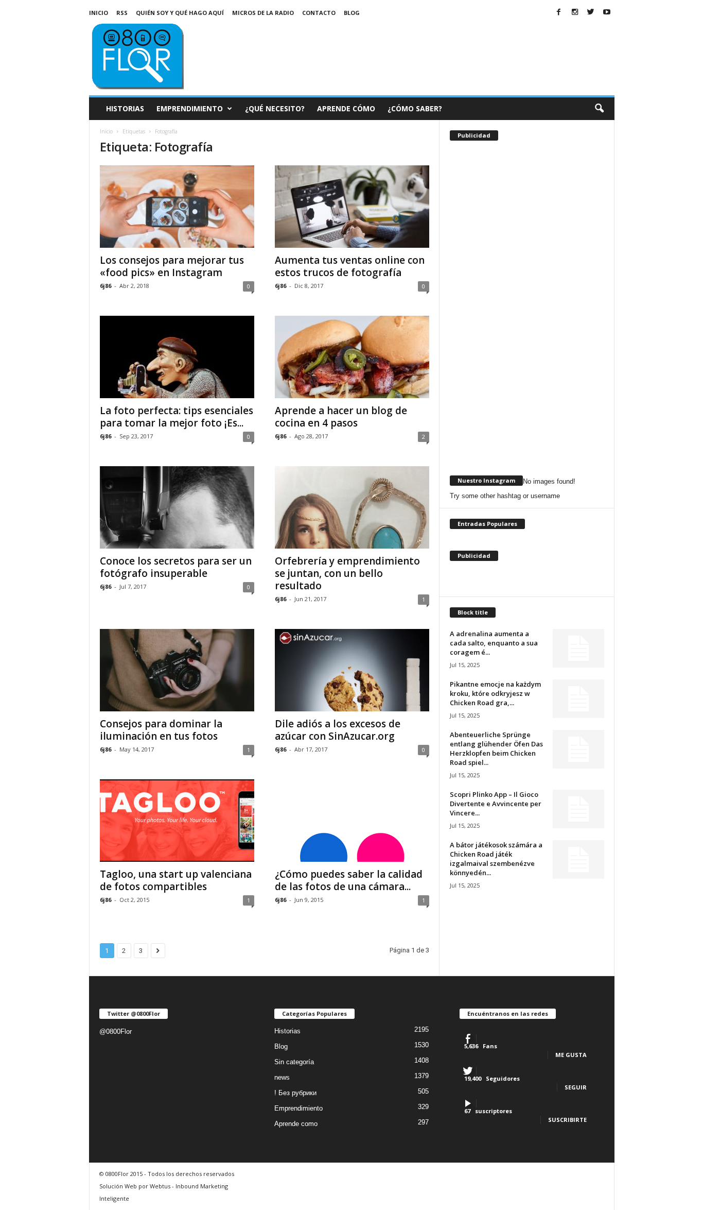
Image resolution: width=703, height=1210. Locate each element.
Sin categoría (294, 1062)
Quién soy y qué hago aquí (180, 12)
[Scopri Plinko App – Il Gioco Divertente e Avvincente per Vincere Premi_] (578, 809)
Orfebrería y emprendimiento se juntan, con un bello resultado (347, 573)
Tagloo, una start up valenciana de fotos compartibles (176, 880)
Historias (125, 108)
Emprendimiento (189, 108)
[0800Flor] (159, 55)
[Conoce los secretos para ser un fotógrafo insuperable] (177, 507)
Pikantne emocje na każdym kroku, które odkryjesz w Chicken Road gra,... (495, 693)
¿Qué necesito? (275, 108)
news (282, 1077)
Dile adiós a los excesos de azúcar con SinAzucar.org (337, 730)
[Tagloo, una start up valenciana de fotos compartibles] (177, 820)
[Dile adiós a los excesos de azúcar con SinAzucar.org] (352, 670)
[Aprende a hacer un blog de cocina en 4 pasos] (352, 357)
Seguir (576, 1087)
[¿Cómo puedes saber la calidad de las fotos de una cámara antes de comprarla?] (352, 820)
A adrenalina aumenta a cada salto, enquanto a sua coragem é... (494, 643)
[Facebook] (559, 12)
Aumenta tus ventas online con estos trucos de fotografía (350, 266)
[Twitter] (591, 12)
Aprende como (296, 1124)
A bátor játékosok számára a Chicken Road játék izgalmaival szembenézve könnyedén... (496, 858)
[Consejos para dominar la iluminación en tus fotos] (177, 670)
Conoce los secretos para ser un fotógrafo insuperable (176, 567)
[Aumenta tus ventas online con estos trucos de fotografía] (352, 206)
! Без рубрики (295, 1093)
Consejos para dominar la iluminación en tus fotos (161, 730)
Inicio (98, 12)
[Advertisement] (427, 48)
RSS (122, 12)
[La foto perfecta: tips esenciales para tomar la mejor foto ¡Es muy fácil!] (177, 357)
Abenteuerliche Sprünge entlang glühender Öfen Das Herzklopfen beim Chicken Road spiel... (496, 748)
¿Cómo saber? (415, 108)
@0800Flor (115, 1031)
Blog (352, 12)
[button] (599, 108)
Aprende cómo (346, 108)
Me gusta (571, 1055)
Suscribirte (567, 1119)
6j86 (105, 285)
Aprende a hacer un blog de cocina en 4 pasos (341, 417)
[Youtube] (607, 12)
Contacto (319, 12)
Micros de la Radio (263, 12)
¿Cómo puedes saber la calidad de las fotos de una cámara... (349, 880)
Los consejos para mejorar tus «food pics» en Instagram (172, 266)
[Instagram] (575, 12)
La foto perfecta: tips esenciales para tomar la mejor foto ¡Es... (176, 417)
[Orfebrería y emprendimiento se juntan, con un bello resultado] (352, 507)
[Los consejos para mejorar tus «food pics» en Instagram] (177, 206)
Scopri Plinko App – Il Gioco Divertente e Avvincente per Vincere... (495, 803)
